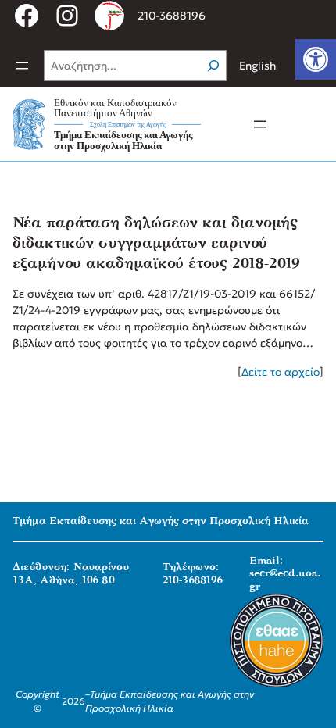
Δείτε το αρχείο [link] (280, 372)
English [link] (257, 66)
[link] (315, 59)
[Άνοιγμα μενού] (22, 65)
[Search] (213, 65)
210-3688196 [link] (172, 16)
